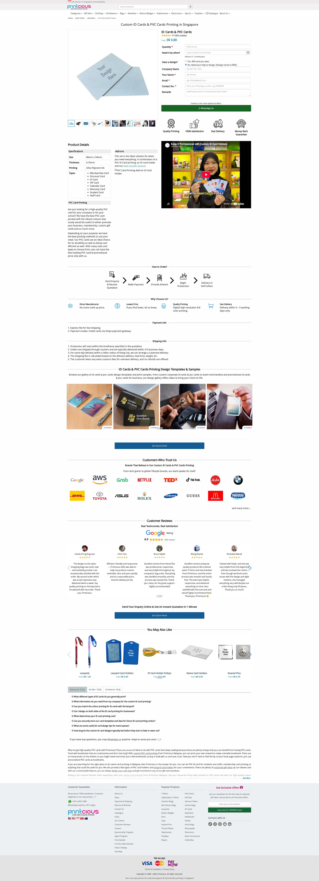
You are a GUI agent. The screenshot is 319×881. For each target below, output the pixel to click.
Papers (164, 840)
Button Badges (167, 813)
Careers (118, 828)
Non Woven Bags (168, 805)
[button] (69, 404)
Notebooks (189, 816)
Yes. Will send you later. (199, 61)
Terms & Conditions (153, 869)
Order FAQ (95, 689)
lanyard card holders (164, 767)
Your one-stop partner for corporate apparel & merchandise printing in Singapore (159, 878)
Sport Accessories (192, 836)
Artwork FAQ (113, 689)
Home (70, 18)
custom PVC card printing (145, 753)
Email (166, 80)
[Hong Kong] (82, 819)
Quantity (167, 46)
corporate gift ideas (223, 767)
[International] (69, 819)
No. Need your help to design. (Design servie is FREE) (212, 65)
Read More (246, 778)
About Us (119, 793)
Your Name (169, 74)
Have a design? (170, 62)
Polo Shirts (189, 793)
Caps (163, 820)
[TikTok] (210, 824)
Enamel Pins (166, 824)
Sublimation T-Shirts (170, 797)
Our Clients (119, 820)
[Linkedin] (230, 824)
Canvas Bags (190, 805)
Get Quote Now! (159, 445)
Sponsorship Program (124, 832)
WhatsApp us (114, 739)
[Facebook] (215, 824)
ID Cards (188, 809)
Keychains (189, 813)
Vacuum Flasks (191, 801)
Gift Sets (188, 797)
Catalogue (213, 13)
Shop (117, 797)
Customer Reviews (122, 824)
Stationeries (166, 832)
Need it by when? (171, 52)
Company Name (170, 69)
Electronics (189, 832)
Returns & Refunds (123, 805)
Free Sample (120, 840)
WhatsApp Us (207, 108)
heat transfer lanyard (134, 165)
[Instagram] (220, 824)
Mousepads (190, 828)
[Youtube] (225, 824)
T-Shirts (164, 793)
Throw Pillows (167, 828)
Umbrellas (189, 840)
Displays (165, 836)
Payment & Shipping (123, 801)
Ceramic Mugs (167, 801)
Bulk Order (80, 18)
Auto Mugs (189, 824)
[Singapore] (78, 819)
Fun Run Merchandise (124, 844)
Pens (163, 816)
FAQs (117, 816)
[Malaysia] (74, 819)
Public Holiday (121, 847)
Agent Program (121, 836)
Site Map (118, 851)
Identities (91, 18)
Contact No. (169, 86)
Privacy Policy (168, 869)
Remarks (166, 91)
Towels (188, 820)
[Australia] (86, 819)
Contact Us (119, 809)
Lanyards (165, 809)
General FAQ (77, 689)
